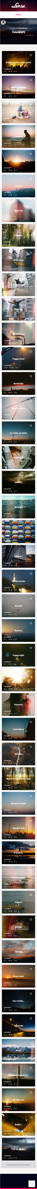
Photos (18, 15)
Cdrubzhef (23, 28)
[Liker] (31, 55)
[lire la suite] (5, 35)
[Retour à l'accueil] (18, 5)
